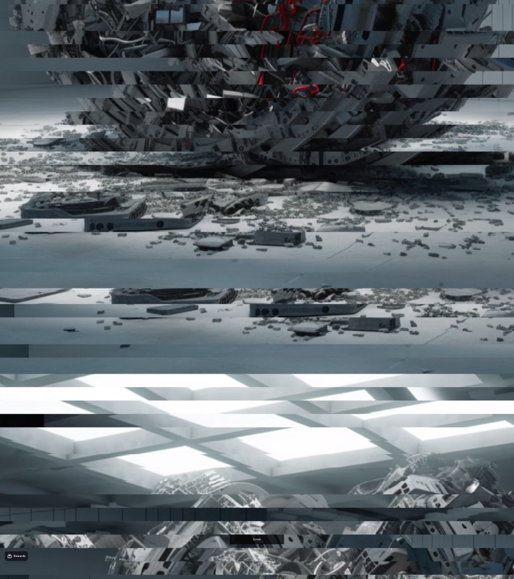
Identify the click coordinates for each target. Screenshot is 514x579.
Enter (257, 539)
